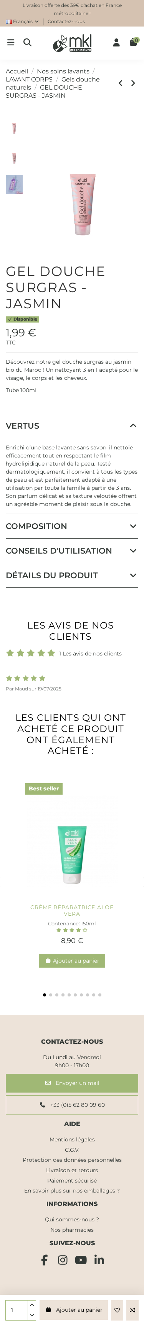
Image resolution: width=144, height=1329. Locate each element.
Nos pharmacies (72, 1229)
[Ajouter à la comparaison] (132, 1310)
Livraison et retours (72, 1170)
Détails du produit (52, 575)
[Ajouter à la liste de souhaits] (117, 1310)
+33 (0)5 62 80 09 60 (77, 1104)
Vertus (22, 426)
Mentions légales (72, 1139)
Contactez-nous (66, 21)
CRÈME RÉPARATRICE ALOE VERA (72, 910)
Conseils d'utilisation (59, 551)
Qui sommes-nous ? (72, 1219)
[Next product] (133, 83)
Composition (36, 526)
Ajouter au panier (79, 1309)
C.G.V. (72, 1149)
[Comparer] (72, 897)
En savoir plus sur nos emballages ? (72, 1190)
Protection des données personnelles (72, 1159)
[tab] (72, 426)
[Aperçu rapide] (84, 897)
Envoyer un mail (76, 1083)
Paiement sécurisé (72, 1180)
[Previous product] (122, 83)
